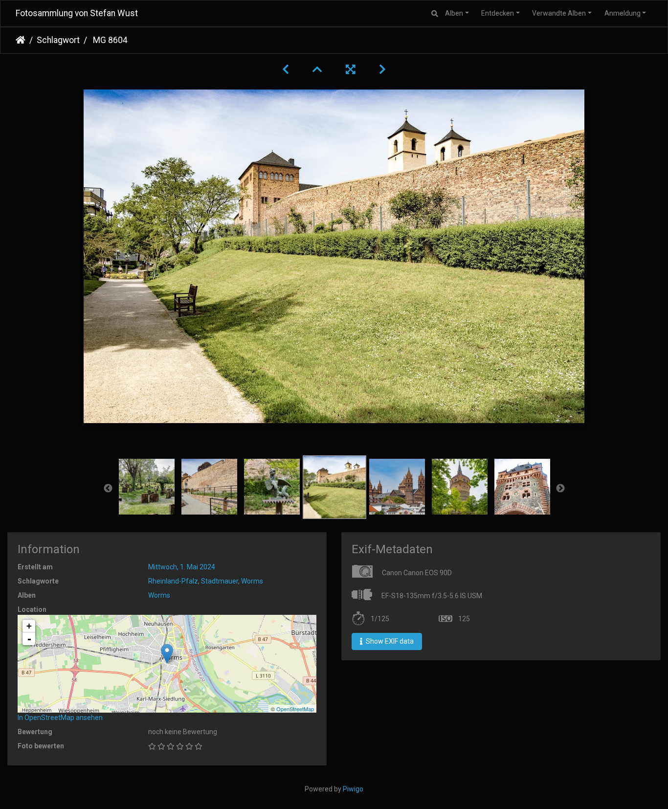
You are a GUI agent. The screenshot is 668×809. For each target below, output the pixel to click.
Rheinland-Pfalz (173, 581)
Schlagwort (58, 40)
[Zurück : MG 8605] (285, 69)
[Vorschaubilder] (317, 69)
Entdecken (497, 13)
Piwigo (353, 789)
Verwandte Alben (559, 13)
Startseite (20, 40)
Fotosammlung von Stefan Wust (77, 13)
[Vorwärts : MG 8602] (382, 69)
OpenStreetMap (295, 709)
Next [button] (560, 489)
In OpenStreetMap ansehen (60, 717)
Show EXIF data (389, 641)
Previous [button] (108, 489)
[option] (146, 486)
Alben (454, 13)
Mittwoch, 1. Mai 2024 (181, 567)
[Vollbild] (350, 69)
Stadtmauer (219, 581)
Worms (252, 581)
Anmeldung (622, 13)
